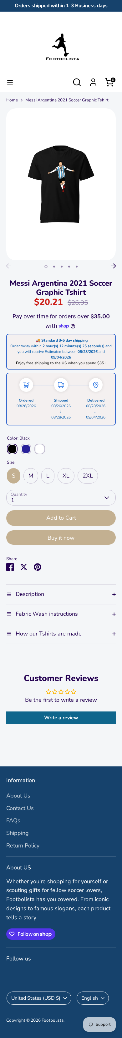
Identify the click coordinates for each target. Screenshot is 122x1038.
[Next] (113, 266)
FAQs (13, 820)
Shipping (17, 833)
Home (12, 100)
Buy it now (61, 538)
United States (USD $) (35, 998)
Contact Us (20, 808)
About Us (18, 795)
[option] (61, 184)
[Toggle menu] (10, 82)
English (89, 998)
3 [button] (62, 267)
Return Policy (22, 845)
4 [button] (69, 267)
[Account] (93, 80)
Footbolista (53, 1020)
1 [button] (46, 266)
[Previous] (8, 266)
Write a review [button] (61, 717)
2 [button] (54, 267)
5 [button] (77, 267)
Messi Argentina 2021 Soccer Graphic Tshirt (67, 100)
